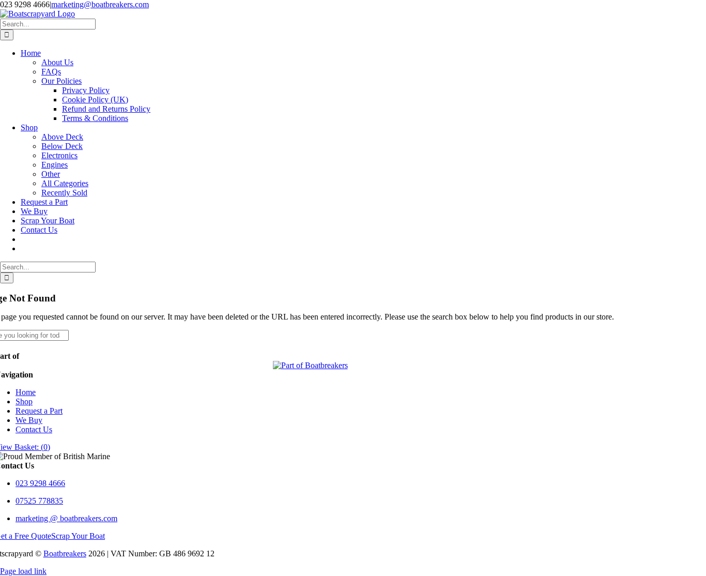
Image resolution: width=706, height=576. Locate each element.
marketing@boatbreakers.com (100, 4)
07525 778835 (39, 500)
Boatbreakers (64, 553)
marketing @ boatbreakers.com (66, 518)
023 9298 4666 (40, 483)
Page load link (23, 571)
